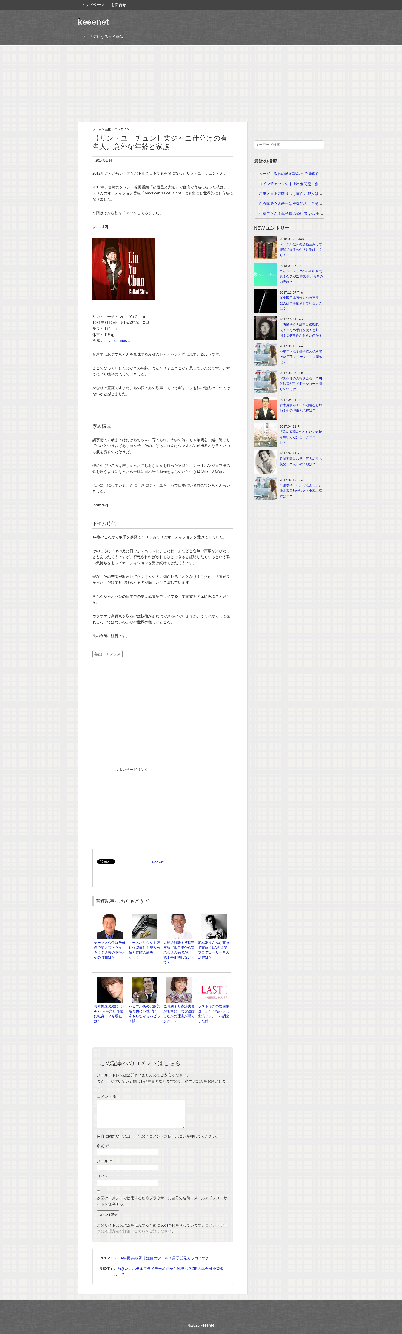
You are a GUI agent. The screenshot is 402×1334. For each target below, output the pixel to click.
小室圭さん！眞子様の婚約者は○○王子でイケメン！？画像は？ (311, 214)
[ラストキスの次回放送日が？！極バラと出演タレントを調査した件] (214, 979)
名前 (103, 1146)
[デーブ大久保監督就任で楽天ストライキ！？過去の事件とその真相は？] (110, 916)
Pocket (157, 862)
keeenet (93, 22)
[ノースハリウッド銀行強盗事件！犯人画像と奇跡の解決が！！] (144, 916)
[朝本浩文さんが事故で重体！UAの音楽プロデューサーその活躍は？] (214, 916)
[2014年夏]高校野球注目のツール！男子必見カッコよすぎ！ (163, 1258)
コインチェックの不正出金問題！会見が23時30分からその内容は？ (315, 184)
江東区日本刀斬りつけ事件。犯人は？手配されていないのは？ (311, 194)
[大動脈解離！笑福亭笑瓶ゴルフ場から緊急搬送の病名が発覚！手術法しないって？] (179, 916)
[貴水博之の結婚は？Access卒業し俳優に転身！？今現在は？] (110, 979)
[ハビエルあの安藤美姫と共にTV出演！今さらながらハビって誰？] (144, 979)
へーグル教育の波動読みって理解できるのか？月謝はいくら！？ (313, 174)
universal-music (117, 341)
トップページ (92, 5)
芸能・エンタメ (107, 654)
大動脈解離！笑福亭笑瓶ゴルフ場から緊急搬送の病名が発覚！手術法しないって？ (179, 952)
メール (105, 1161)
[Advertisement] (201, 84)
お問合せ (118, 5)
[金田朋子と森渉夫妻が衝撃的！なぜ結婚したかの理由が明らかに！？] (179, 979)
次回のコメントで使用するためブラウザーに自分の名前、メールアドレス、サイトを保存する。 (162, 1201)
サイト (102, 1177)
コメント (107, 1097)
